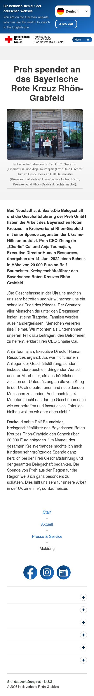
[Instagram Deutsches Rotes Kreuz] (47, 572)
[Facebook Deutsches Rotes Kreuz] (30, 572)
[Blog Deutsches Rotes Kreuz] (64, 572)
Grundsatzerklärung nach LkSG (29, 681)
